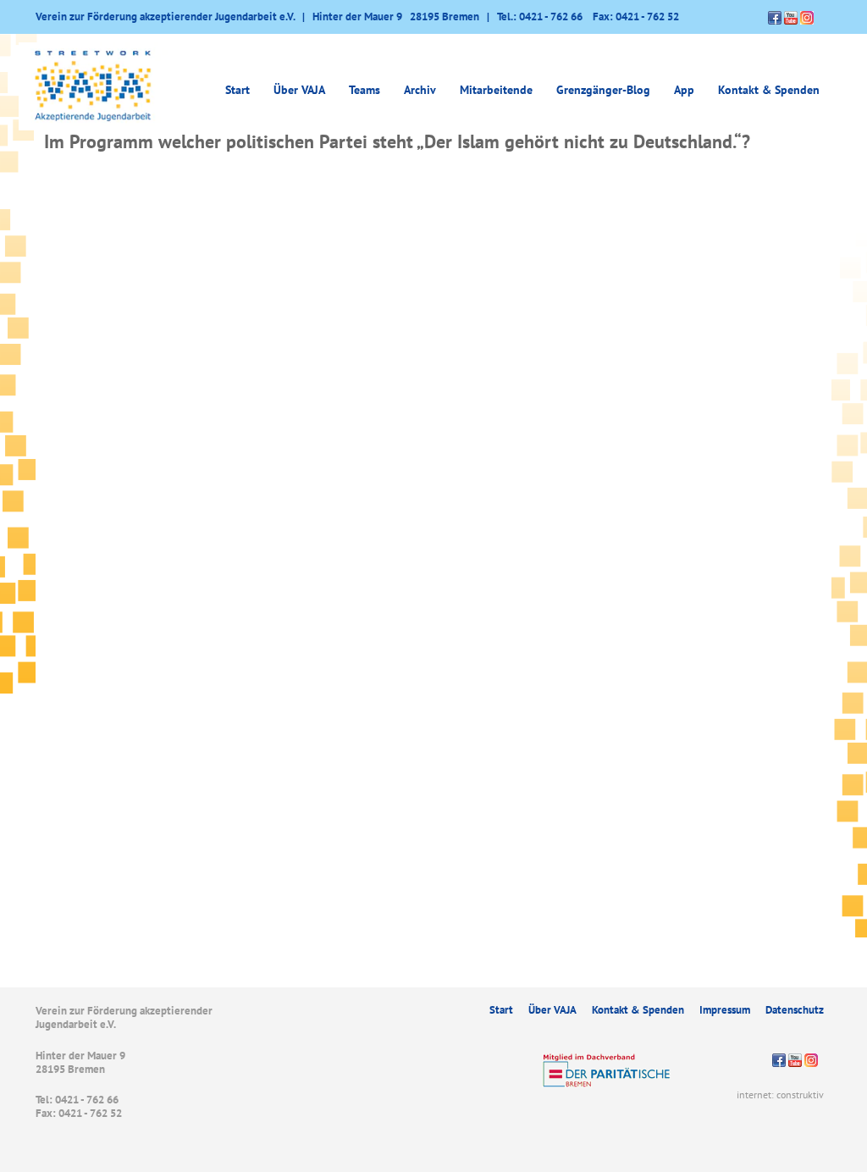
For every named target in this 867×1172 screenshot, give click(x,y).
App (684, 89)
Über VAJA (552, 1010)
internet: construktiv (780, 1094)
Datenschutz (794, 1010)
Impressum (724, 1010)
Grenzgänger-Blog (603, 89)
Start (237, 89)
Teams (364, 89)
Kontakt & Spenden (769, 89)
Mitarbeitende (496, 89)
